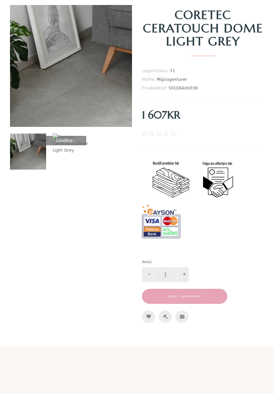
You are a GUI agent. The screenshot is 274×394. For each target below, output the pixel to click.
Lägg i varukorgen (184, 296)
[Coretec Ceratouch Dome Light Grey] (71, 66)
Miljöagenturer (172, 79)
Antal (147, 262)
